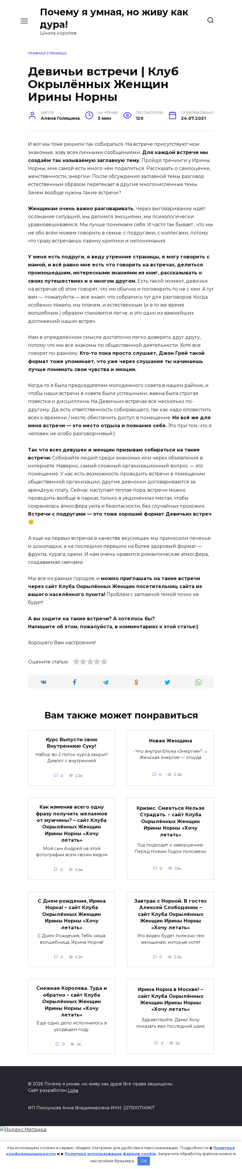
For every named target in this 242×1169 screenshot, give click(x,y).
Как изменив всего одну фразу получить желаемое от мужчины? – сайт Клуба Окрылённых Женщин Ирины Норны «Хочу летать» (71, 823)
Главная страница (47, 53)
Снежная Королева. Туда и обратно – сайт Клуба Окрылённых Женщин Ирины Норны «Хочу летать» (71, 1001)
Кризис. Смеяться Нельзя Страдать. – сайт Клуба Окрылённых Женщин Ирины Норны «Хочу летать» (171, 821)
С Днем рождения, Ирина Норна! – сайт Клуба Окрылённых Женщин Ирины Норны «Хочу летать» (72, 914)
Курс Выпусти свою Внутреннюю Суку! (71, 743)
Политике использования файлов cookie (110, 1153)
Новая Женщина (170, 740)
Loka (73, 1090)
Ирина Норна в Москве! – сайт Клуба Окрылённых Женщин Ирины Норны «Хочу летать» (170, 999)
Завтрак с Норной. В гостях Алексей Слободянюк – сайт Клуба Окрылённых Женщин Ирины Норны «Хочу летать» (170, 914)
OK (144, 1160)
